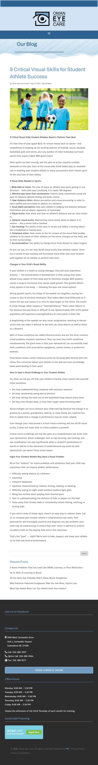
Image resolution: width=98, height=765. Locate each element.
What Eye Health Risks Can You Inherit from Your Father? (38, 588)
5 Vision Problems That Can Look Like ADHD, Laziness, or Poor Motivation (46, 567)
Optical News (47, 83)
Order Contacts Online (49, 670)
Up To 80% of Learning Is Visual (25, 572)
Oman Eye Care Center (20, 83)
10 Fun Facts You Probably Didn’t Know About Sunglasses (38, 577)
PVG (67, 748)
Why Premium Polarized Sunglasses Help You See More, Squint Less (43, 583)
